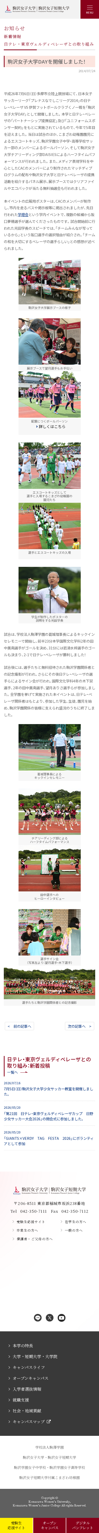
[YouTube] (61, 1318)
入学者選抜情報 (27, 1389)
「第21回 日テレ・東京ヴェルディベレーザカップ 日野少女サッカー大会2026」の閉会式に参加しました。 (48, 1113)
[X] (50, 1318)
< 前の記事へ (19, 1026)
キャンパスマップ (29, 1421)
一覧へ (12, 1072)
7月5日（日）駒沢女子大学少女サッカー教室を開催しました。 (48, 1089)
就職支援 (21, 1400)
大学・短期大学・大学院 (35, 1356)
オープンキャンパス (30, 1378)
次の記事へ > (79, 1026)
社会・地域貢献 (27, 1411)
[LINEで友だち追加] (38, 1318)
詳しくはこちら (52, 426)
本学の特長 (23, 1346)
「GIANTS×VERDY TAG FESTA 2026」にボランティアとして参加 (49, 1138)
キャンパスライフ (29, 1367)
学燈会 (23, 214)
